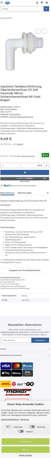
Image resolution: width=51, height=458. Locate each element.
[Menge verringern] (3, 165)
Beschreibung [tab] (7, 193)
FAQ (46, 155)
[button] (37, 2)
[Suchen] (46, 8)
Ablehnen (25, 449)
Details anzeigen (25, 455)
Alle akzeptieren (25, 441)
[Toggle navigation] (1, 1)
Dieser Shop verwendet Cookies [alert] (25, 404)
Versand (19, 144)
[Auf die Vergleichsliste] (38, 31)
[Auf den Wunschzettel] (44, 31)
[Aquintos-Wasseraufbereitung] (8, 2)
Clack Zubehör (15, 114)
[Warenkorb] (46, 2)
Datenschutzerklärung (9, 332)
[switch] (8, 426)
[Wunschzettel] (41, 2)
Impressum (24, 419)
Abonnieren (40, 340)
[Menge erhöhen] (46, 165)
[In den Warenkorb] (2, 25)
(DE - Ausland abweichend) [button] (26, 156)
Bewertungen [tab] (25, 193)
